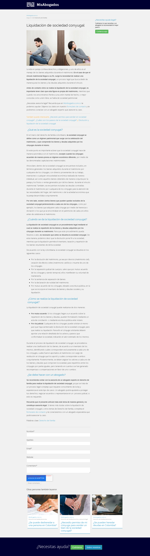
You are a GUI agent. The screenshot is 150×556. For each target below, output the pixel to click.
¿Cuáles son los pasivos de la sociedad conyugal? (56, 120)
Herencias (44, 519)
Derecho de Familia (41, 18)
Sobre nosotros (93, 547)
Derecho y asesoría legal (80, 519)
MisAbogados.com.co (32, 15)
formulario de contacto (76, 106)
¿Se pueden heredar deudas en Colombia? (104, 523)
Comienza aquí (101, 31)
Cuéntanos (77, 547)
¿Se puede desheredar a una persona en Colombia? (43, 523)
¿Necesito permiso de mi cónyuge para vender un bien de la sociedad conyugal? (74, 526)
